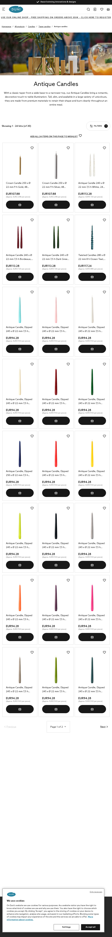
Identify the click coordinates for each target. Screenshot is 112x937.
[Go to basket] (108, 9)
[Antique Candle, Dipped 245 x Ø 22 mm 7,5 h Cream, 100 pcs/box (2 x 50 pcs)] (20, 381)
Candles (31, 27)
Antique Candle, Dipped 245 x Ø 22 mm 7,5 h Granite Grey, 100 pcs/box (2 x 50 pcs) (91, 545)
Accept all (90, 927)
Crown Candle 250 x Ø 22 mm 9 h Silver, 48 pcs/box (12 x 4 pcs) (54, 185)
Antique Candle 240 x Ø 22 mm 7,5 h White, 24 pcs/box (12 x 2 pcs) (91, 185)
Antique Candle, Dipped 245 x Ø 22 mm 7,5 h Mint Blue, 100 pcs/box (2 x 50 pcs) (19, 329)
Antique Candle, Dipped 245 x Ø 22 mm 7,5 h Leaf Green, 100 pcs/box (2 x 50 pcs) (55, 689)
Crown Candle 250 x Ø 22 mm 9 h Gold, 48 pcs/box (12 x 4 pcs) (18, 185)
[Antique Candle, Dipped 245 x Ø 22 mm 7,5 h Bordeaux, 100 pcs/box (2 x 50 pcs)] (56, 381)
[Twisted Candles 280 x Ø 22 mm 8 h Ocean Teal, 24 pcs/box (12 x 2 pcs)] (92, 237)
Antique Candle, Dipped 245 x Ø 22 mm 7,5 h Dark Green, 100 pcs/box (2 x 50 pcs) (92, 401)
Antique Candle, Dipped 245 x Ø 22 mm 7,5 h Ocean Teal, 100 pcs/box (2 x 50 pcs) (91, 689)
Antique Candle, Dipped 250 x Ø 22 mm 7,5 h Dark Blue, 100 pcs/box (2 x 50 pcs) (19, 473)
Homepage (6, 27)
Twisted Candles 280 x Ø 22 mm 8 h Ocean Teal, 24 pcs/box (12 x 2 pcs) (91, 257)
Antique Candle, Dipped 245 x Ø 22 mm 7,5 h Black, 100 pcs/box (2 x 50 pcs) (55, 545)
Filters (13, 118)
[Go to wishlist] (101, 9)
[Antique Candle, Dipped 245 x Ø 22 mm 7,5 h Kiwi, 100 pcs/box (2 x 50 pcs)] (20, 525)
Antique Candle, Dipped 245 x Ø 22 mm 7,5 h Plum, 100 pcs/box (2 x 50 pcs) (55, 617)
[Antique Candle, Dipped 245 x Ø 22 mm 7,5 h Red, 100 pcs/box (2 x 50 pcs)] (56, 453)
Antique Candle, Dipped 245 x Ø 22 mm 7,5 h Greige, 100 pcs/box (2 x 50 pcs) (19, 689)
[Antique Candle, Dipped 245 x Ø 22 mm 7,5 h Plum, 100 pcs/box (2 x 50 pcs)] (56, 597)
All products (19, 27)
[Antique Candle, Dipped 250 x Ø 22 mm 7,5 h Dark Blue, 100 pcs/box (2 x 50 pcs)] (20, 453)
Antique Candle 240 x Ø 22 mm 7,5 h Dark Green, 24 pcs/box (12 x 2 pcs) (56, 257)
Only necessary (96, 892)
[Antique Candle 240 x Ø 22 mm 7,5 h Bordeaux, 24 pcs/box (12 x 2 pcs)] (20, 237)
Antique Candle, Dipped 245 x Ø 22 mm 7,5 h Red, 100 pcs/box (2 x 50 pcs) (55, 473)
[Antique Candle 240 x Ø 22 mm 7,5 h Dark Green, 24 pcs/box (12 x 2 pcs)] (56, 237)
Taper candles (44, 27)
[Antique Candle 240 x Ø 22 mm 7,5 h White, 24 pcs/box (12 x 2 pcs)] (92, 165)
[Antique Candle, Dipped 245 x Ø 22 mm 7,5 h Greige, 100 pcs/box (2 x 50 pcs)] (20, 669)
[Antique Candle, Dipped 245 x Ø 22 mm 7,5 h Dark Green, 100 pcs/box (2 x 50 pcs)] (92, 381)
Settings (66, 927)
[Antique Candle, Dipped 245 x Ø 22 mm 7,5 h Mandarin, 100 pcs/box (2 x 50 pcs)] (20, 597)
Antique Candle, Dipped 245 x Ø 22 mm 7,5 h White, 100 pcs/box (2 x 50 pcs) (91, 329)
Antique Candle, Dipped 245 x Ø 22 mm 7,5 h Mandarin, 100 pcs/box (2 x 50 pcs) (20, 617)
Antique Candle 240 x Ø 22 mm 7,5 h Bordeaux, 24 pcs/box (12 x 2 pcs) (19, 257)
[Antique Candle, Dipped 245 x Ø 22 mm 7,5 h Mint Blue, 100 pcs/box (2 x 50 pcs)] (20, 309)
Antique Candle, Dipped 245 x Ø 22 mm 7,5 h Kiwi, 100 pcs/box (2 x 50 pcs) (19, 545)
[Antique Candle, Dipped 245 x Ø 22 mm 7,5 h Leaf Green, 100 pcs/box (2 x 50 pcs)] (56, 669)
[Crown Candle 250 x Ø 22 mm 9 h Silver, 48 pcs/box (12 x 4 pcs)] (56, 165)
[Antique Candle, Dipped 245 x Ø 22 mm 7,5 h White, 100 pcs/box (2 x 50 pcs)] (92, 309)
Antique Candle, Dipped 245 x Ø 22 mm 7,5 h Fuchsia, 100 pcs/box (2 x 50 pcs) (92, 617)
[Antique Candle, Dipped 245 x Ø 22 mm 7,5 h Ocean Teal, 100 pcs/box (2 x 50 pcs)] (92, 669)
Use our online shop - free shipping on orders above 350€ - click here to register (56, 17)
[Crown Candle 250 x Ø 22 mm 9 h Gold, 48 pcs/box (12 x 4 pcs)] (20, 165)
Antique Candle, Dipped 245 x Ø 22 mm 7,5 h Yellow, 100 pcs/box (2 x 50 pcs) (91, 473)
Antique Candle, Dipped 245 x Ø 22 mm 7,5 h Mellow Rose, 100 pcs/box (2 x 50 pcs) (55, 329)
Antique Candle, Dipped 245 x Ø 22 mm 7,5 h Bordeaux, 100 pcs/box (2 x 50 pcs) (55, 401)
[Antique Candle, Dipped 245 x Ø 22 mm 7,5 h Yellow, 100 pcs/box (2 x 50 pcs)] (92, 453)
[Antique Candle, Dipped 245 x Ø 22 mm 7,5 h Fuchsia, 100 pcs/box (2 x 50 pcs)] (92, 597)
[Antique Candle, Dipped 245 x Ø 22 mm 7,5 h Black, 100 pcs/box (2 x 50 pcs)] (56, 525)
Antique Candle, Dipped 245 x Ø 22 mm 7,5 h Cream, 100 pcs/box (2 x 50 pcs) (19, 401)
